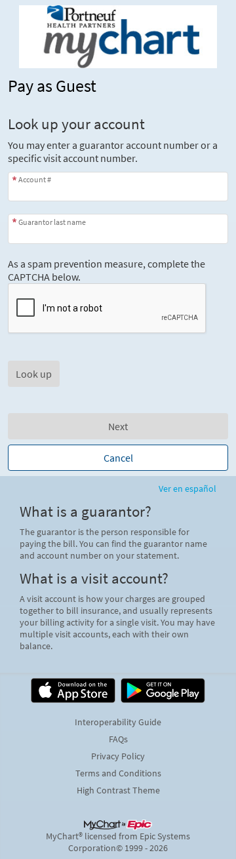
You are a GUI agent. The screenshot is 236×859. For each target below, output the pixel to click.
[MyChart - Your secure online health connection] (117, 36)
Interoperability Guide (118, 722)
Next (118, 426)
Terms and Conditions (118, 773)
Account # (34, 179)
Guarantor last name (52, 221)
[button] (34, 374)
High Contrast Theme (118, 790)
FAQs (118, 739)
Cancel (118, 457)
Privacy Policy (118, 756)
